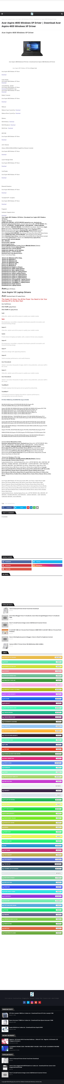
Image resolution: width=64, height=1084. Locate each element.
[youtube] (17, 569)
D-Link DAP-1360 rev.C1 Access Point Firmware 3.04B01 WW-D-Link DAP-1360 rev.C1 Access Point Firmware (35, 630)
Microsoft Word (30, 822)
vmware (30, 914)
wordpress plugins (30, 933)
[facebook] (17, 561)
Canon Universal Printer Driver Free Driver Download (24, 608)
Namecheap (30, 832)
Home (3, 19)
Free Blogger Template (30, 777)
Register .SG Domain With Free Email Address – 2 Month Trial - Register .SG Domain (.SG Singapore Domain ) (33, 1040)
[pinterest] (17, 565)
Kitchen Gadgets (30, 813)
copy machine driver (30, 905)
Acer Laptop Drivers (10, 19)
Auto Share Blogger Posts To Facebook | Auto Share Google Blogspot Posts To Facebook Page (34, 616)
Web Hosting (30, 882)
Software (30, 850)
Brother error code (30, 708)
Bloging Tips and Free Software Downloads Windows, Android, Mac (26, 1081)
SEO (30, 845)
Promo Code (30, 841)
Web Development (30, 878)
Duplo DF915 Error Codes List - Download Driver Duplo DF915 (26, 1027)
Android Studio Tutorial (30, 689)
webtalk (30, 928)
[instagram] (47, 565)
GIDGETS (30, 786)
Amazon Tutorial (30, 685)
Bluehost (30, 703)
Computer (30, 726)
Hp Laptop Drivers (30, 799)
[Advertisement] (32, 6)
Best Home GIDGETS (30, 694)
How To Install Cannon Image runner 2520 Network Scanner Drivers (28, 623)
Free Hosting (30, 781)
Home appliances (30, 795)
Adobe (30, 662)
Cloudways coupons (30, 721)
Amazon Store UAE (30, 680)
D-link (30, 744)
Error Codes (30, 763)
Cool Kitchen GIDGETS (30, 731)
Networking (30, 836)
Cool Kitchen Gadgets (30, 735)
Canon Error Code (30, 717)
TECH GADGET (30, 855)
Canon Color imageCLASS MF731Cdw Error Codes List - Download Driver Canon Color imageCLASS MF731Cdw (32, 1066)
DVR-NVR (30, 749)
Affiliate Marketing (30, 675)
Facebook (30, 767)
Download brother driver (30, 754)
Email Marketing (30, 758)
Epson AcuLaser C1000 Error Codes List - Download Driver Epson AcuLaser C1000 (31, 1020)
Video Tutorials (30, 873)
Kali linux (30, 804)
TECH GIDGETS (30, 859)
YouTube (30, 901)
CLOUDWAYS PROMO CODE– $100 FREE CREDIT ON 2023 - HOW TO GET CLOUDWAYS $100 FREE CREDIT (34, 1047)
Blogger (30, 698)
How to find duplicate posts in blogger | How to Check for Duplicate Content (31, 637)
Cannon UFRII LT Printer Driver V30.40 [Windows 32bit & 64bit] (26, 644)
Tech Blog (30, 864)
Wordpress (30, 896)
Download (4, 74)
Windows (30, 887)
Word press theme (30, 891)
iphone (30, 910)
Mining (30, 827)
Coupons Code (30, 740)
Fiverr (30, 772)
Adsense (30, 671)
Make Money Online (30, 818)
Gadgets (30, 790)
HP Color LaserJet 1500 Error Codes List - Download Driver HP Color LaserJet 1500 (31, 1013)
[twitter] (47, 561)
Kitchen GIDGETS (30, 809)
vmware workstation (30, 919)
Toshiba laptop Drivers (30, 868)
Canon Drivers (30, 712)
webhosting (30, 924)
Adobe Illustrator (30, 666)
